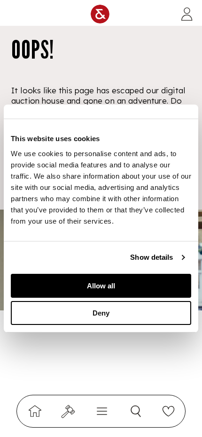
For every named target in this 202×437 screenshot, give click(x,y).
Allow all (101, 286)
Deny (101, 313)
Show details (151, 257)
